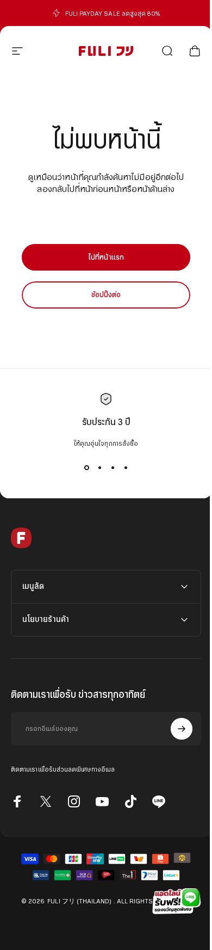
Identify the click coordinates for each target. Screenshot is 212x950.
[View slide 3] (112, 467)
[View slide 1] (86, 467)
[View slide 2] (99, 467)
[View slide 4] (125, 467)
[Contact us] (174, 901)
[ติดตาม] (173, 729)
